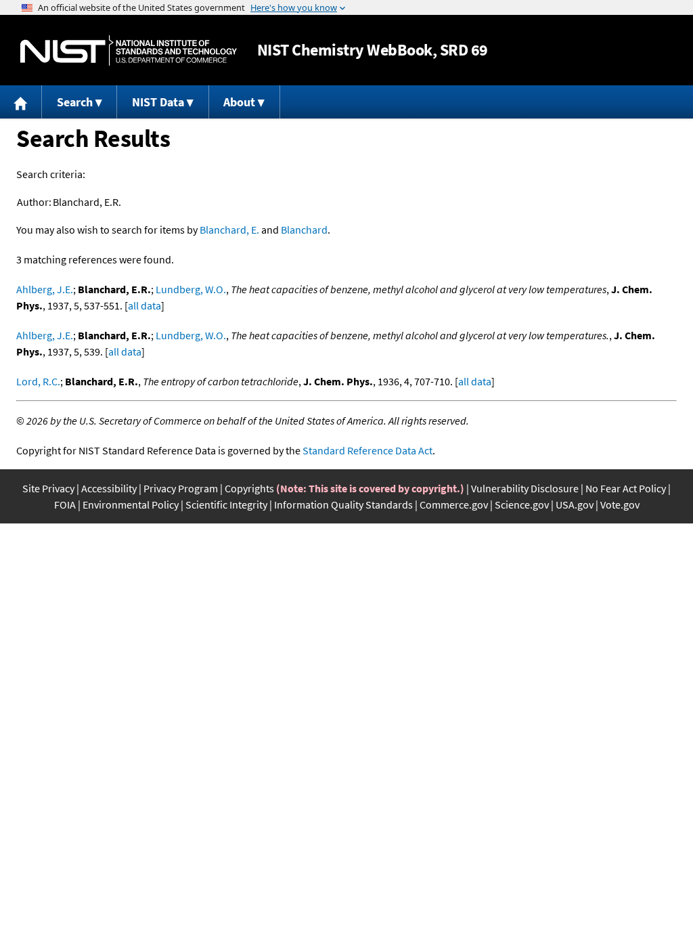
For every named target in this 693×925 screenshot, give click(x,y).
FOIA (65, 504)
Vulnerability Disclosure (525, 488)
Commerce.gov (454, 504)
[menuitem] (21, 102)
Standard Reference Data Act (367, 450)
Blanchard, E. (229, 229)
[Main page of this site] (21, 102)
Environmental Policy (131, 504)
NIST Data (158, 102)
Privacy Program (180, 488)
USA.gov (575, 504)
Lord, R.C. (38, 381)
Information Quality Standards (343, 504)
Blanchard (304, 229)
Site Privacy (48, 488)
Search (75, 102)
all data (144, 305)
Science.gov (522, 504)
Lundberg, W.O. (191, 289)
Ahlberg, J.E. (44, 289)
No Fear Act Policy (625, 488)
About (239, 102)
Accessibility (109, 488)
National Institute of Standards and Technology (128, 50)
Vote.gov (620, 504)
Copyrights (249, 488)
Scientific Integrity (226, 504)
